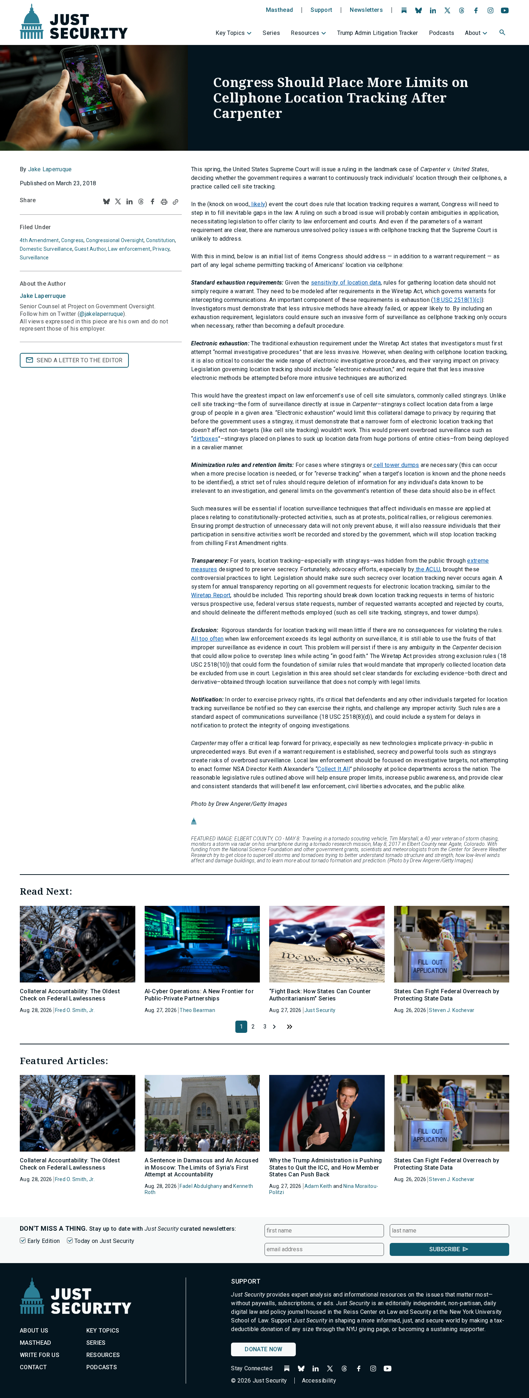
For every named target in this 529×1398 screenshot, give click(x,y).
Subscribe (444, 1249)
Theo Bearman (197, 1010)
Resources (305, 32)
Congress (72, 240)
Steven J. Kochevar (451, 1010)
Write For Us (39, 1355)
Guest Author (89, 249)
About (472, 32)
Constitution (160, 240)
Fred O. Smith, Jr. (75, 1010)
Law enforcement (129, 249)
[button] (503, 33)
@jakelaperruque (101, 313)
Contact (33, 1367)
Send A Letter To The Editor (80, 360)
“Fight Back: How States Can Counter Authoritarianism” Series (320, 995)
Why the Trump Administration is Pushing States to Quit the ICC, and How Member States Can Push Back (325, 1167)
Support (321, 10)
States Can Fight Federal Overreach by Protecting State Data (446, 995)
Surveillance (34, 257)
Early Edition (43, 1241)
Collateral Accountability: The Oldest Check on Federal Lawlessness (70, 995)
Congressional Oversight (115, 240)
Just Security (320, 1010)
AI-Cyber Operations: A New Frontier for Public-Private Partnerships (199, 995)
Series (271, 32)
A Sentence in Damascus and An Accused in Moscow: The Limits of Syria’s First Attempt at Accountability (202, 1167)
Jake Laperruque (50, 169)
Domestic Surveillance (46, 249)
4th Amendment (39, 240)
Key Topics (230, 32)
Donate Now (263, 1349)
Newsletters (366, 10)
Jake (43, 295)
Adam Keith (318, 1186)
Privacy (161, 249)
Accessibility (319, 1380)
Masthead (279, 10)
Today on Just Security (104, 1241)
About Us (34, 1330)
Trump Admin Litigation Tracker (377, 32)
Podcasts (442, 32)
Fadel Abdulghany (201, 1186)
